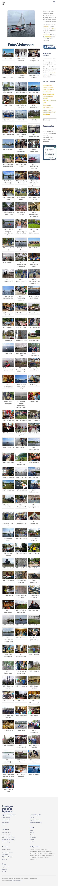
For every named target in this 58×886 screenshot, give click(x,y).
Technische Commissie (7, 852)
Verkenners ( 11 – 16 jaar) (8, 837)
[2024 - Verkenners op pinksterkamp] (8, 158)
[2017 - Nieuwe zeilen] (8, 532)
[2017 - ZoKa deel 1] (21, 484)
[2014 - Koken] (34, 710)
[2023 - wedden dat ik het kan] (34, 192)
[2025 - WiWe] (8, 99)
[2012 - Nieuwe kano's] (21, 754)
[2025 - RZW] (21, 114)
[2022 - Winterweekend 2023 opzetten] (21, 257)
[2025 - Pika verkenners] (34, 114)
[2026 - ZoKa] (8, 53)
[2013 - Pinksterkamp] (34, 724)
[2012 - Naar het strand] (34, 754)
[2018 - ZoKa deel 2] (8, 442)
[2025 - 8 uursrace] (8, 143)
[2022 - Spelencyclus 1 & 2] (21, 273)
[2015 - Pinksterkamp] (8, 665)
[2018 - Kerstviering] (8, 471)
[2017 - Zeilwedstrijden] (34, 484)
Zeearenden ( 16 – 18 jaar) (8, 839)
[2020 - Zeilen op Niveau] (21, 347)
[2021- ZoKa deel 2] (34, 307)
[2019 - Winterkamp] (34, 414)
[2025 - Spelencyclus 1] (34, 99)
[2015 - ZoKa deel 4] (34, 604)
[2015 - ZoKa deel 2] (21, 619)
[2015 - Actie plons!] (8, 695)
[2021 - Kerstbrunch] (34, 322)
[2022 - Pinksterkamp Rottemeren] (21, 290)
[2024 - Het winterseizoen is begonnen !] (34, 175)
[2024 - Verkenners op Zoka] (21, 158)
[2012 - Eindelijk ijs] (34, 769)
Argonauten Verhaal (35, 820)
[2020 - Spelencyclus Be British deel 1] (21, 362)
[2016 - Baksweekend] (8, 604)
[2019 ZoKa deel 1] (34, 396)
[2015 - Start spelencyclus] (8, 649)
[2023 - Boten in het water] (8, 242)
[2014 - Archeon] (8, 724)
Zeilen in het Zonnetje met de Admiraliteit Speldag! (48, 96)
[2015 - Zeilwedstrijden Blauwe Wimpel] (8, 632)
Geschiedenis (5, 854)
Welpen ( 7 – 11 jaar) (7, 835)
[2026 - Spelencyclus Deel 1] (8, 70)
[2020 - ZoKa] (8, 347)
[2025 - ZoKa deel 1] (34, 86)
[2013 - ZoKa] (21, 724)
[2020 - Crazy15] (34, 379)
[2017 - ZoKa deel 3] (34, 471)
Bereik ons (4, 869)
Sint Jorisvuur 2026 (48, 107)
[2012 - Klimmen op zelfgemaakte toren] (8, 769)
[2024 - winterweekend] (21, 143)
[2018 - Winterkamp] (8, 457)
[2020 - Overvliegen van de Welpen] (34, 362)
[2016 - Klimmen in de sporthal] (21, 590)
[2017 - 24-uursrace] (34, 547)
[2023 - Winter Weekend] (21, 206)
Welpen (54, 28)
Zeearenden (48, 36)
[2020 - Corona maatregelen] (8, 396)
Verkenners (46, 34)
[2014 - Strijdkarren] (21, 710)
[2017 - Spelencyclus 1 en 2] (21, 516)
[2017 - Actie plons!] (21, 547)
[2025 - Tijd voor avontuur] (21, 99)
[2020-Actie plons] (34, 334)
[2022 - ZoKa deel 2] (34, 242)
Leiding (32, 839)
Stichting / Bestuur (6, 849)
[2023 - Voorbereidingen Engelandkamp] (34, 206)
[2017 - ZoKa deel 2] (8, 484)
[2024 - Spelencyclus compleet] (34, 158)
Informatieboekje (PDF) (36, 822)
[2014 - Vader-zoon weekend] (8, 710)
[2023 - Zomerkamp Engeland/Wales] (8, 206)
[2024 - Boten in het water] (8, 192)
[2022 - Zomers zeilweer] (21, 242)
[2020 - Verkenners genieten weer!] (8, 362)
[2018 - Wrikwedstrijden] (34, 442)
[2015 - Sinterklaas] (34, 649)
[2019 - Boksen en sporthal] (21, 427)
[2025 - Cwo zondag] (8, 129)
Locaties (4, 871)
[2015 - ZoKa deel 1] (34, 619)
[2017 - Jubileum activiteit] (8, 547)
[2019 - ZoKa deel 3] (8, 414)
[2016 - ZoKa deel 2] (21, 562)
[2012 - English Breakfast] (21, 769)
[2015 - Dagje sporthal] (34, 680)
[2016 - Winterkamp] (8, 575)
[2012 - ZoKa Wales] (8, 739)
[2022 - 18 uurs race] (21, 307)
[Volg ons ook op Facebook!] (49, 48)
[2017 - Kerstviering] (21, 532)
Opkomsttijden (5, 820)
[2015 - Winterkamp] (21, 632)
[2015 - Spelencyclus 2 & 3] (21, 649)
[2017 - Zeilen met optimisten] (8, 499)
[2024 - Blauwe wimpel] (21, 192)
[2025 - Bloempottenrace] (34, 129)
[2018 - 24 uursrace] (21, 471)
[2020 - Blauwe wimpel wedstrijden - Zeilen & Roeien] (21, 396)
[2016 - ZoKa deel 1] (34, 562)
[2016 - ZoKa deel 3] (8, 562)
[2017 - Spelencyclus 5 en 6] (34, 499)
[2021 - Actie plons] (8, 334)
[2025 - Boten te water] (21, 129)
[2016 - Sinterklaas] (8, 590)
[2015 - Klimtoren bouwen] (8, 680)
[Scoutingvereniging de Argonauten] (3, 4)
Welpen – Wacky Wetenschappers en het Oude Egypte (49, 112)
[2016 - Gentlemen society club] (34, 590)
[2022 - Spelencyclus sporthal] (34, 257)
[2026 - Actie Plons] (8, 86)
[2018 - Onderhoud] (34, 457)
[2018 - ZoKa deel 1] (21, 442)
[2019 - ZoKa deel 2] (21, 414)
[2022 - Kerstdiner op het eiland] (34, 290)
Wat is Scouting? (6, 817)
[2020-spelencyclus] (21, 334)
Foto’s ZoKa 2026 (47, 85)
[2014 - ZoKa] (21, 695)
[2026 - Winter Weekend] (21, 53)
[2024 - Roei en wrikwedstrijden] (8, 175)
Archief (31, 842)
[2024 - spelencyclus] (34, 143)
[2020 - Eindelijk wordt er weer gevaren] (21, 379)
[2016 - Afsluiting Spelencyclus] (21, 604)
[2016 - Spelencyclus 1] (34, 575)
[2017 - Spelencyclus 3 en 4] (8, 516)
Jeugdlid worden (6, 867)
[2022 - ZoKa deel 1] (8, 257)
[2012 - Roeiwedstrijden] (8, 754)
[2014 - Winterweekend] (34, 695)
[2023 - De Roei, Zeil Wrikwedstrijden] (34, 223)
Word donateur (5, 822)
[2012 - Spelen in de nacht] (34, 739)
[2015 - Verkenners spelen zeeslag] (34, 632)
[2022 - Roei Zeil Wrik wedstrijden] (8, 290)
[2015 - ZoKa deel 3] (8, 619)
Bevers (46, 26)
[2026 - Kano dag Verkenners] (34, 70)
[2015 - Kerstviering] (21, 680)
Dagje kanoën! (47, 105)
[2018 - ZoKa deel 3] (34, 427)
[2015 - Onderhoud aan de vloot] (21, 665)
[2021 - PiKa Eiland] (21, 322)
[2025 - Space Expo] (8, 114)
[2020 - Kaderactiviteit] (8, 379)
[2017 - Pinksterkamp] (34, 516)
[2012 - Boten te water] (8, 783)
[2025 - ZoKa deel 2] (21, 86)
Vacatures (4, 859)
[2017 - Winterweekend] (21, 499)
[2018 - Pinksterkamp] (21, 457)
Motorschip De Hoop (7, 856)
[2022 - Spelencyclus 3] (8, 273)
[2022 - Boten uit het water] (8, 307)
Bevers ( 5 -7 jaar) (6, 832)
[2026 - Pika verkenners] (21, 70)
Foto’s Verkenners (21, 44)
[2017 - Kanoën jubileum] (34, 532)
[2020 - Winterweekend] (34, 347)
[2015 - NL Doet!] (34, 665)
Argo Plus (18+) (6, 842)
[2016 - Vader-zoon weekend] (21, 575)
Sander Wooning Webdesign (15, 880)
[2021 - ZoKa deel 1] (8, 322)
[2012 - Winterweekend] (21, 739)
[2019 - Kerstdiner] (8, 427)
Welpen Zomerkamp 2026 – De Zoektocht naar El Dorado (48, 89)
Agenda (32, 817)
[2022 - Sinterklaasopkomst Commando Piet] (34, 273)
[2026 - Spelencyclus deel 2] (34, 53)
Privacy (3, 825)
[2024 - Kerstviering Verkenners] (21, 175)
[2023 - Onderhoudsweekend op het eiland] (21, 223)
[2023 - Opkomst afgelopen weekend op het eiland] (8, 223)
